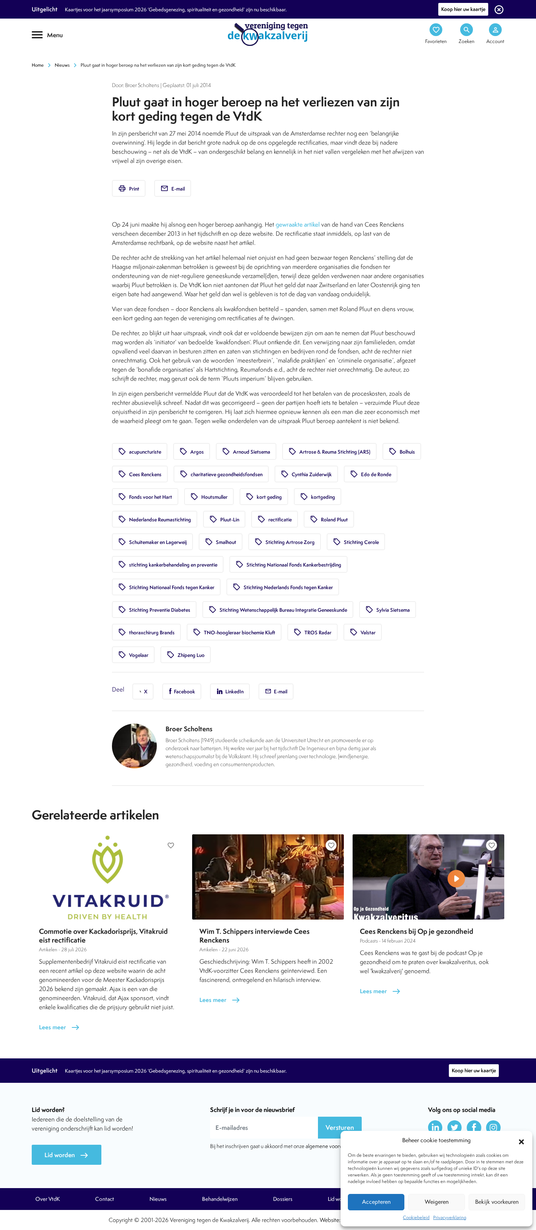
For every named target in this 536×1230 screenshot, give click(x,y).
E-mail (172, 188)
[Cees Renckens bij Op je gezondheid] (428, 877)
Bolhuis (402, 451)
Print (128, 188)
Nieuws (62, 65)
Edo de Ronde (370, 474)
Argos (191, 451)
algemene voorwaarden (332, 1146)
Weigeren (436, 1202)
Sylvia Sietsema (387, 610)
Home (38, 65)
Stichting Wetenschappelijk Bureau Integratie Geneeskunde (278, 610)
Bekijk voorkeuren (496, 1202)
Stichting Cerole (356, 542)
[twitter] (454, 1127)
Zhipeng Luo (186, 655)
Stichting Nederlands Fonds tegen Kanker (283, 587)
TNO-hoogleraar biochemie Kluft (234, 632)
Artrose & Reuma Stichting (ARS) (329, 451)
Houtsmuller (209, 497)
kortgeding (317, 497)
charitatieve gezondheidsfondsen (221, 474)
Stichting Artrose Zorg (285, 542)
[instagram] (493, 1127)
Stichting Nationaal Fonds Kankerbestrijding (288, 564)
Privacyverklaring (449, 1217)
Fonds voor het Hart (145, 497)
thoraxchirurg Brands (146, 632)
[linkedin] (435, 1127)
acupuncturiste (139, 451)
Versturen (340, 1127)
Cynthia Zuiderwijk (306, 474)
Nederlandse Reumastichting (154, 519)
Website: (330, 1220)
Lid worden (66, 1155)
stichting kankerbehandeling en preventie (167, 564)
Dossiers (282, 1199)
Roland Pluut (329, 519)
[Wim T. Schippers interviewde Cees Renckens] (268, 877)
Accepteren (376, 1202)
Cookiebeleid (416, 1217)
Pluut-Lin (224, 519)
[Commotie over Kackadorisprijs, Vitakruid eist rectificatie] (107, 877)
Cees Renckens (140, 474)
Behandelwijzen (220, 1199)
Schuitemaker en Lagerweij (152, 542)
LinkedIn (234, 691)
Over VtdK (47, 1199)
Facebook (184, 691)
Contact (104, 1199)
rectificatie (274, 519)
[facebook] (474, 1127)
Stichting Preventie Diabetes (154, 610)
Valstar (363, 632)
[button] (521, 1140)
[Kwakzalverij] (268, 33)
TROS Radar (312, 632)
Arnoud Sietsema (246, 451)
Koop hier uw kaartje (463, 9)
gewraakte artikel (298, 224)
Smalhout (220, 542)
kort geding (264, 497)
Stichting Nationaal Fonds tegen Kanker (166, 587)
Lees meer (59, 1027)
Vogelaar (133, 655)
